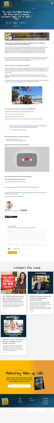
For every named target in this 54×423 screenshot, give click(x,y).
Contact (32, 400)
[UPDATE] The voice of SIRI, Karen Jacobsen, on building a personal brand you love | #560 (13, 341)
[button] (52, 3)
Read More (5, 308)
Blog (31, 398)
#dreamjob (35, 127)
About (19, 400)
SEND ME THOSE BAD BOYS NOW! (19, 386)
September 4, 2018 (22, 129)
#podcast (28, 127)
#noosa (31, 127)
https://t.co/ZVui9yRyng (21, 127)
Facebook (45, 400)
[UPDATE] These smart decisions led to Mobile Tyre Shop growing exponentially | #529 (40, 298)
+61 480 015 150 (50, 0)
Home (19, 398)
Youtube (46, 403)
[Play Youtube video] (27, 159)
